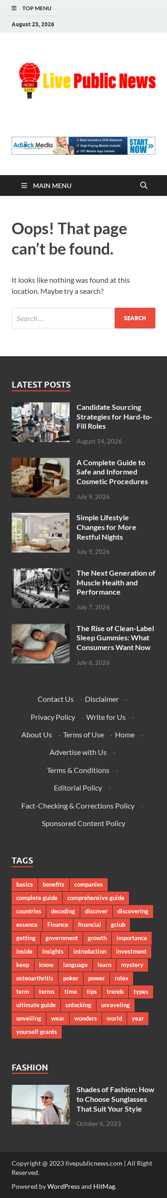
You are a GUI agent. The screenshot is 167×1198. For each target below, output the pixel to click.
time (70, 991)
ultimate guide (36, 1005)
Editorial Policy (78, 787)
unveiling (28, 1018)
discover (96, 911)
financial (89, 924)
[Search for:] (83, 318)
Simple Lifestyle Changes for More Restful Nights (106, 527)
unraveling (115, 1005)
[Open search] (144, 185)
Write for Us (106, 716)
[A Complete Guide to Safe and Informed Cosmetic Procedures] (41, 463)
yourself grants (36, 1031)
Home (125, 734)
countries (28, 911)
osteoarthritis (34, 978)
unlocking (78, 1005)
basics (24, 884)
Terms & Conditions (78, 770)
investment (131, 951)
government (61, 938)
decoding (63, 911)
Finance (57, 924)
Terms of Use (83, 734)
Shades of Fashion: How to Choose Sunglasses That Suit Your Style (115, 1099)
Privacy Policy (53, 716)
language (75, 964)
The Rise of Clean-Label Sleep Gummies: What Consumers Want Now (115, 638)
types (141, 991)
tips (92, 991)
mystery (132, 964)
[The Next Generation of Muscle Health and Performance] (41, 573)
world (114, 1018)
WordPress (63, 1186)
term (22, 991)
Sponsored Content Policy (83, 823)
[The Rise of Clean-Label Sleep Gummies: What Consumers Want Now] (41, 629)
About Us (36, 734)
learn (104, 964)
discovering (132, 911)
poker (70, 978)
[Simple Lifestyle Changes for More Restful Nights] (41, 518)
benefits (53, 884)
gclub (118, 924)
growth (97, 938)
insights (53, 951)
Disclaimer (102, 698)
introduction (89, 951)
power (96, 978)
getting (26, 938)
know (46, 964)
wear (57, 1018)
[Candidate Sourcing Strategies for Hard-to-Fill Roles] (41, 407)
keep (22, 964)
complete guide (37, 897)
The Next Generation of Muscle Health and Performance (116, 582)
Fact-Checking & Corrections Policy (78, 805)
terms (47, 991)
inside (24, 951)
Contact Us (56, 698)
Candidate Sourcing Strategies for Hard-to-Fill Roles (115, 416)
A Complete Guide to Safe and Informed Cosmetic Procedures (112, 472)
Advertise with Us (78, 752)
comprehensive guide (95, 897)
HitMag (104, 1186)
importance (131, 938)
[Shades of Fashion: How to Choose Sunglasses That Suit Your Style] (41, 1090)
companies (88, 884)
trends (115, 991)
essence (27, 924)
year (138, 1018)
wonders (85, 1018)
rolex (121, 978)
